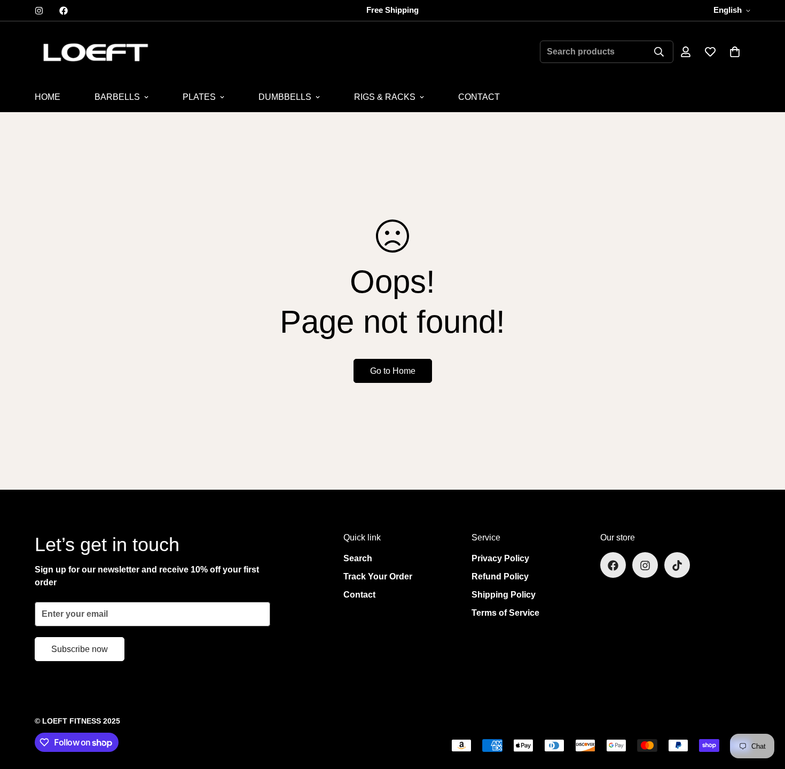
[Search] (659, 52)
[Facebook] (63, 10)
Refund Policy (500, 577)
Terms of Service (505, 613)
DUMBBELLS (284, 96)
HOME (47, 96)
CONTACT (479, 96)
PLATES (199, 96)
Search (357, 558)
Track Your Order (377, 577)
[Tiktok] (677, 565)
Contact (359, 595)
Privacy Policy (500, 558)
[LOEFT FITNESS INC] (95, 52)
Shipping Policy (504, 595)
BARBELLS (117, 96)
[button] (735, 52)
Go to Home (392, 370)
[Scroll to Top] (764, 711)
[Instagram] (39, 10)
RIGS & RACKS (384, 96)
